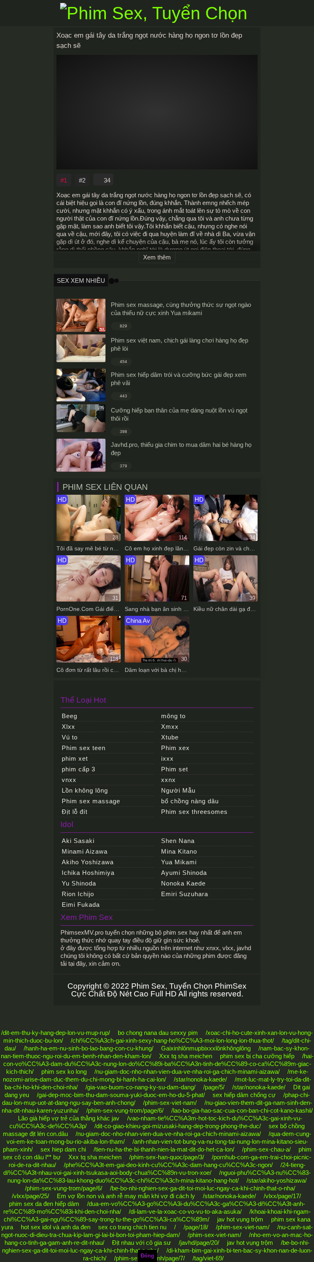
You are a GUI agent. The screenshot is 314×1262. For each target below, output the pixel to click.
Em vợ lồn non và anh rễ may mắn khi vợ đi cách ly (126, 1195)
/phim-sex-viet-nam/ (170, 1102)
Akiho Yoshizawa (88, 862)
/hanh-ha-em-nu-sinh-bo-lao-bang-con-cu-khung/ (88, 1048)
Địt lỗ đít (74, 811)
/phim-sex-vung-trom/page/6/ (125, 1110)
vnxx (69, 779)
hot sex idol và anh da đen (55, 1227)
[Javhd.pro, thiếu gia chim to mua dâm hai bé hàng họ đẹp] (80, 455)
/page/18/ (196, 1227)
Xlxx (68, 726)
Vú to (70, 737)
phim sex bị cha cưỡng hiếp (257, 1055)
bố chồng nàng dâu (190, 801)
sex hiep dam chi (63, 1149)
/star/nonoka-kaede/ (200, 1079)
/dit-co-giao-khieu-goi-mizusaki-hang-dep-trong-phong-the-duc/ (177, 1125)
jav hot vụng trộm (240, 1219)
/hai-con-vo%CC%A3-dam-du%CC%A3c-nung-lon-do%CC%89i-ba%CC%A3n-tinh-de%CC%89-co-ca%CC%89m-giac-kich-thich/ (158, 1063)
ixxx (167, 758)
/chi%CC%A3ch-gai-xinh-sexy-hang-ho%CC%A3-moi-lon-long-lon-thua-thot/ (172, 1040)
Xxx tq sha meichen (185, 1055)
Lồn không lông (85, 790)
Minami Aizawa (85, 851)
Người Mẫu (178, 790)
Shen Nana (178, 840)
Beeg (69, 715)
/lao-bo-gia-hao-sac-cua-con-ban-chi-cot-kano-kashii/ (242, 1110)
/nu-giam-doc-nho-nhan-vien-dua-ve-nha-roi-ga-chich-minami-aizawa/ (187, 1071)
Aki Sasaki (78, 840)
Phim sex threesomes (194, 811)
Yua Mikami (179, 862)
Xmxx (170, 726)
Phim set (174, 769)
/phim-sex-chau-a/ (266, 1149)
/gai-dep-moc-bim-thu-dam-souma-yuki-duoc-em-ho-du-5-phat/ (121, 1094)
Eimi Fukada (81, 904)
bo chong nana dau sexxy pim (158, 1032)
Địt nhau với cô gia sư (141, 1242)
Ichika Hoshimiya (88, 872)
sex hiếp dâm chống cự (244, 1094)
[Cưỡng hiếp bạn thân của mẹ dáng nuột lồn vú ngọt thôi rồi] (80, 418)
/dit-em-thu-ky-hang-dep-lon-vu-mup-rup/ (55, 1032)
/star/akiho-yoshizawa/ (277, 1180)
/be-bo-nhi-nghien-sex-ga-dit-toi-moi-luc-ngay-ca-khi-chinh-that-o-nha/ (202, 1188)
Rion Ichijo (78, 893)
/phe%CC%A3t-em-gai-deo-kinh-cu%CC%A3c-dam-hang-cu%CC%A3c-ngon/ (168, 1164)
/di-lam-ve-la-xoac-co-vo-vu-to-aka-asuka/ (185, 1211)
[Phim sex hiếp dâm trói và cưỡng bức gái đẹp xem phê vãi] (80, 385)
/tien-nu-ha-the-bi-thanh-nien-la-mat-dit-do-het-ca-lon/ (164, 1149)
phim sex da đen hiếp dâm (44, 1203)
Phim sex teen (83, 747)
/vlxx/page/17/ (282, 1195)
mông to (173, 715)
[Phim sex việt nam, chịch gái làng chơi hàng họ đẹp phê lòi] (80, 348)
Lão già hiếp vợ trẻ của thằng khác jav (68, 1118)
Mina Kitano (179, 851)
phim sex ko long (64, 1071)
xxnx (168, 779)
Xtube (170, 737)
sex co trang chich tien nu (132, 1227)
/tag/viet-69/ (208, 1258)
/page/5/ (213, 1087)
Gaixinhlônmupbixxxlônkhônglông (206, 1048)
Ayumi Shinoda (184, 872)
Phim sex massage (91, 801)
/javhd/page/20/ (199, 1242)
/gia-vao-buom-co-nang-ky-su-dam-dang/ (140, 1087)
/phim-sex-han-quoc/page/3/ (166, 1157)
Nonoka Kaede (183, 883)
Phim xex (175, 747)
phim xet (75, 758)
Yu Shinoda (79, 883)
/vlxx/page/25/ (30, 1195)
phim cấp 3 (78, 769)
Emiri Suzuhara (184, 893)
